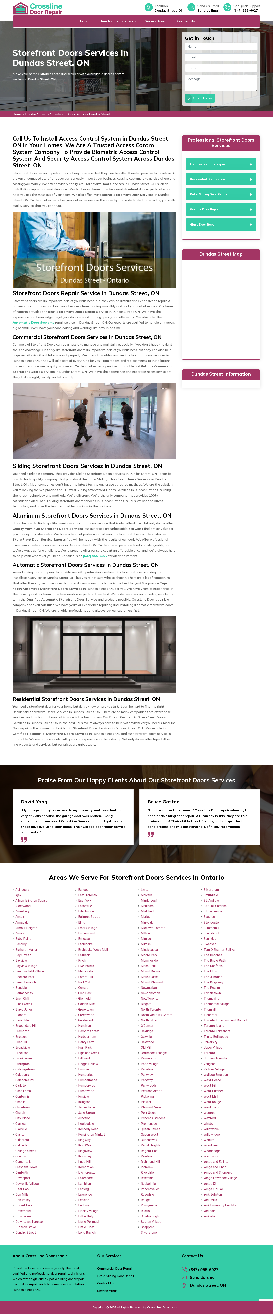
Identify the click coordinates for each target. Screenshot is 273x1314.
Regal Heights (151, 1145)
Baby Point (23, 939)
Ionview (83, 1096)
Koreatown (86, 1167)
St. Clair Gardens (215, 906)
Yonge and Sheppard (218, 1172)
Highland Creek (88, 1053)
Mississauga (149, 950)
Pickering (147, 1096)
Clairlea (20, 1124)
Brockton (21, 1053)
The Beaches (213, 955)
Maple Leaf (149, 900)
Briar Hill (21, 1042)
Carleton (21, 1085)
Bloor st (21, 1015)
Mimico (146, 939)
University (210, 1042)
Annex (19, 917)
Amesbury (22, 911)
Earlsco (83, 890)
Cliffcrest (22, 1140)
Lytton (145, 890)
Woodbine (211, 1145)
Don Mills (21, 1194)
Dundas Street (36, 114)
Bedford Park (24, 977)
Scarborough (150, 1216)
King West (85, 1145)
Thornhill (210, 1009)
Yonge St (210, 1184)
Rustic (145, 1211)
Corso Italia (23, 1162)
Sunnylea (210, 939)
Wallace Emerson (216, 1075)
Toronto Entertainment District (225, 1020)
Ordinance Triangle (154, 1053)
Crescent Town (26, 1167)
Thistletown (212, 993)
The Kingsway (213, 982)
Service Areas (107, 1291)
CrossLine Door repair (163, 1307)
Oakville (146, 1037)
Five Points (86, 966)
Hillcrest (84, 1058)
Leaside (83, 1200)
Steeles (209, 917)
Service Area (155, 21)
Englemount (86, 933)
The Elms (210, 971)
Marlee (146, 917)
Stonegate (211, 922)
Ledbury (84, 1205)
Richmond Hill (150, 1162)
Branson (21, 1037)
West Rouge (212, 1102)
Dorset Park (23, 1205)
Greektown (86, 1009)
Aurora (19, 933)
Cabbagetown (25, 1069)
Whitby (208, 1124)
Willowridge (212, 1134)
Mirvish (146, 944)
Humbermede (87, 1080)
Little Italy (85, 1216)
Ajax (18, 895)
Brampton (22, 1031)
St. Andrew (211, 900)
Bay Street (23, 955)
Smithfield (211, 895)
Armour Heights (26, 928)
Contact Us (186, 21)
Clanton (20, 1134)
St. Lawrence (213, 911)
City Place (22, 1118)
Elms (81, 922)
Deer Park (22, 1189)
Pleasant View (151, 1107)
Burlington (22, 1064)
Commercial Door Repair (115, 1268)
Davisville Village (27, 1184)
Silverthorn (211, 890)
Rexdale (146, 1156)
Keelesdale (86, 1124)
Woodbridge (212, 1151)
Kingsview (85, 1151)
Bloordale (22, 1020)
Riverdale (147, 1172)
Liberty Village (88, 1211)
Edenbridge (86, 911)
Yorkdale (210, 1211)
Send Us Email (208, 10)
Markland (147, 911)
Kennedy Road (88, 1129)
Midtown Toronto (153, 928)
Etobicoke (85, 944)
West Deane (212, 1080)
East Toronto (87, 895)
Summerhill (211, 928)
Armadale (22, 922)
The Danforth (213, 966)
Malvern (146, 895)
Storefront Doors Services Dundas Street (80, 114)
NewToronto (150, 998)
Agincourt (22, 890)
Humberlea (85, 1075)
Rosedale (147, 1194)
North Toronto (151, 1009)
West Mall (211, 1096)
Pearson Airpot (151, 1091)
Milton (145, 933)
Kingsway (84, 1156)
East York (84, 900)
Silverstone (149, 1232)
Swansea (210, 944)
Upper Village (213, 1047)
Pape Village (149, 1064)
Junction (84, 1118)
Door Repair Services (116, 21)
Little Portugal (88, 1222)
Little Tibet (86, 1227)
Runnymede (149, 1205)
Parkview (147, 1075)
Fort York (84, 982)
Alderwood (23, 906)
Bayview (21, 960)
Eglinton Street (89, 917)
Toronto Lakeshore (217, 1031)
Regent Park (149, 1151)
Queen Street (150, 1129)
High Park (85, 1047)
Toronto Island (214, 1026)
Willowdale (211, 1129)
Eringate (84, 939)
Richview (147, 1167)
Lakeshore (85, 1178)
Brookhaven (23, 1058)
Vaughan (209, 1064)
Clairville (21, 1129)
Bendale (21, 988)
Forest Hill (85, 977)
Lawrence (85, 1194)
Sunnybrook (212, 933)
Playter (146, 1102)
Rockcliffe (148, 1184)
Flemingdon (86, 971)
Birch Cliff (22, 998)
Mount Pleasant (152, 982)
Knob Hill (84, 1162)
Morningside (149, 960)
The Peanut (212, 988)
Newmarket (149, 988)
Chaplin (20, 1102)
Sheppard (147, 1227)
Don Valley (22, 1200)
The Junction (213, 977)
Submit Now (203, 98)
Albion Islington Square (31, 900)
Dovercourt (23, 1211)
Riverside (147, 1178)
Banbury (21, 944)
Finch (82, 960)
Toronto (209, 1053)
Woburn (209, 1140)
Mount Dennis (150, 971)
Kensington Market (91, 1134)
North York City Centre (156, 1015)
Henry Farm (86, 1042)
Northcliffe (149, 1020)
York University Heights (220, 1205)
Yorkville (209, 1216)
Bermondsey (24, 993)
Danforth (21, 1172)
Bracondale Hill (25, 1026)
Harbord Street (89, 1031)
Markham (147, 906)
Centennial (22, 1096)
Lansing (83, 1189)
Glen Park (85, 993)
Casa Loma (23, 1091)
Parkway (147, 1080)
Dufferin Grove (25, 1227)
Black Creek (23, 1004)
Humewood (86, 1091)
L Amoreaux (86, 1172)
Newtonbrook (150, 993)
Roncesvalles (150, 1189)
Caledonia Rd (24, 1080)
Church (20, 1113)
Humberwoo (86, 1085)
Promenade (149, 1124)
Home (83, 21)
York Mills (210, 1200)
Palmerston (149, 1058)
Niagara (146, 1004)
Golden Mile (86, 1004)
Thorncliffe (212, 998)
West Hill (210, 1085)
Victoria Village (214, 1069)
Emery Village (87, 928)
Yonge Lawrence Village (220, 1178)
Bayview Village (26, 966)
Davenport (22, 1178)
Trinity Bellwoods (216, 1037)
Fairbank (84, 955)
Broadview (22, 1047)
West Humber (213, 1091)
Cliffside (21, 1145)
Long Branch (87, 1232)
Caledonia (22, 1075)
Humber (83, 1069)
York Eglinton (213, 1194)
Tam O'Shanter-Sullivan (220, 950)
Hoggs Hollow (88, 1064)
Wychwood (211, 1156)
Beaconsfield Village (29, 971)
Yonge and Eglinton (217, 1162)
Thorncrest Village (217, 1004)
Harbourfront (87, 1037)
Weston (209, 1113)
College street (25, 1151)
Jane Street (86, 1113)
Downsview (23, 1216)
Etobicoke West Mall (93, 950)
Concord (21, 1156)
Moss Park (148, 966)
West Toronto (213, 1107)
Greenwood (86, 1015)
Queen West (149, 1134)
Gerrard (83, 988)
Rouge (145, 1200)
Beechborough (25, 982)
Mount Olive (149, 977)
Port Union (148, 1113)
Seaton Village (151, 1222)
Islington (84, 1102)
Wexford (210, 1118)
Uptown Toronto (215, 1058)
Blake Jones (24, 1009)
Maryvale (147, 922)
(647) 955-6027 (245, 10)
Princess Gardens (153, 1118)
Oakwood (147, 1042)
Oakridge (147, 1031)
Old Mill (146, 1047)
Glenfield (84, 998)
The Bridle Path (215, 960)
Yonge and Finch (215, 1167)
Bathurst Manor (26, 950)
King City (84, 1140)
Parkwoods (149, 1085)
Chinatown (22, 1107)
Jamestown (86, 1107)
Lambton (84, 1184)
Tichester (210, 1015)
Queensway (149, 1140)
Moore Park (149, 955)
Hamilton (84, 1026)
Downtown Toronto (29, 1222)
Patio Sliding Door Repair (115, 1276)
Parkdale (147, 1069)
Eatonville (85, 906)
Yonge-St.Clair (213, 1189)
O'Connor (147, 1026)
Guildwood (85, 1020)
